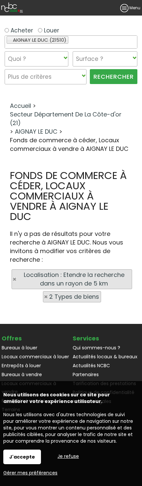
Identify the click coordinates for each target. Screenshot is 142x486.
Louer (50, 30)
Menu (134, 8)
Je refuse (68, 456)
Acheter (21, 30)
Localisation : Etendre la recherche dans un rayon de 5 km (74, 279)
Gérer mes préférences (30, 472)
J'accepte (22, 457)
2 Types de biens (74, 296)
